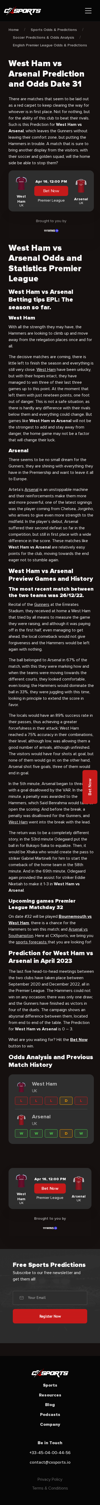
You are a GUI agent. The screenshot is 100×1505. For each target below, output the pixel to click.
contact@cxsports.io (50, 1462)
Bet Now (51, 191)
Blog (50, 1404)
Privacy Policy (50, 1479)
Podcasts (50, 1414)
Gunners (41, 604)
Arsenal (31, 489)
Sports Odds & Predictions (54, 29)
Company (50, 1424)
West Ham (46, 369)
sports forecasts (32, 942)
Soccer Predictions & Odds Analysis (43, 37)
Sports (50, 1385)
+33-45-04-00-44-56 (50, 1452)
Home (14, 29)
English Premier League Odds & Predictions (50, 45)
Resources (50, 1395)
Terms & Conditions (50, 1488)
